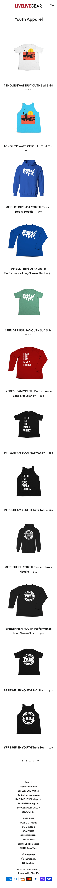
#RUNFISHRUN (28, 835)
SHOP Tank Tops (28, 847)
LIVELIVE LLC (33, 869)
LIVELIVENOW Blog (28, 790)
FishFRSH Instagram (28, 803)
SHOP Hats (28, 839)
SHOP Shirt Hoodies (28, 843)
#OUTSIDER (28, 826)
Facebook (30, 854)
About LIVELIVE (28, 786)
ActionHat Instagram (29, 794)
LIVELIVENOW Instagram (28, 799)
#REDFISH (28, 818)
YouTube (30, 862)
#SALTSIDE (28, 831)
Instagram (30, 858)
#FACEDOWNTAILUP (28, 807)
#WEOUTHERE (28, 822)
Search (28, 782)
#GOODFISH (28, 811)
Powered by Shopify (28, 873)
